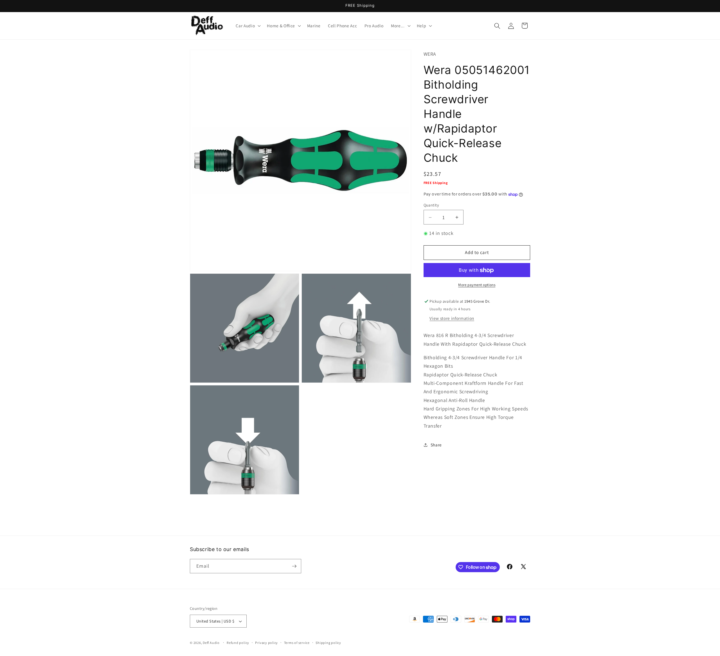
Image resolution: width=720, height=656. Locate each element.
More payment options (476, 285)
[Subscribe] (294, 566)
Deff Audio (211, 643)
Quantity (431, 205)
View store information (451, 318)
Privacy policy (266, 643)
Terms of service (297, 643)
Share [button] (436, 445)
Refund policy (238, 643)
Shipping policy (328, 643)
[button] (247, 25)
